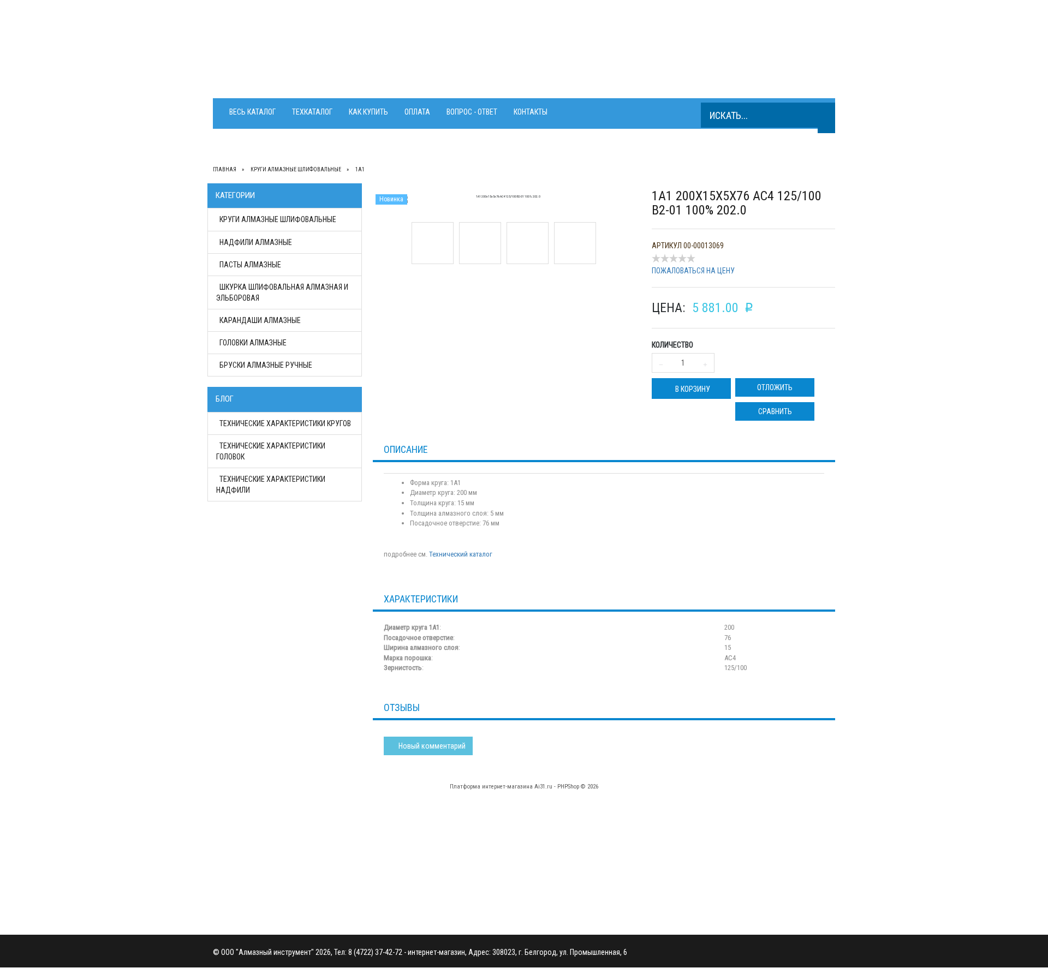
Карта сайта (546, 870)
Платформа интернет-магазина (491, 786)
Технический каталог (460, 554)
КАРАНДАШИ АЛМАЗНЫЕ (260, 320)
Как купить (368, 111)
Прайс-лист (545, 837)
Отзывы (539, 859)
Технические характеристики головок (270, 451)
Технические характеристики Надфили (270, 484)
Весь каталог (252, 111)
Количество (672, 344)
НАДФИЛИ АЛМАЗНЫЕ (255, 242)
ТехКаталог (312, 111)
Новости (541, 848)
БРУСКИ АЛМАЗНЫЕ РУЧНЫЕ (265, 365)
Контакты (530, 111)
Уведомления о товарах (410, 848)
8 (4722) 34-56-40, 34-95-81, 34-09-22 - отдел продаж (504, 59)
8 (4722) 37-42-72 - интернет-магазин (468, 43)
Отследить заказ (398, 837)
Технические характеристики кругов (285, 423)
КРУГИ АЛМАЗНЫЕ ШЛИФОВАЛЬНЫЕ (277, 219)
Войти (380, 859)
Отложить (775, 387)
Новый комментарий (431, 746)
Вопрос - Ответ (471, 111)
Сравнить (775, 411)
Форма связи (548, 881)
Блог (225, 399)
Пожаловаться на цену (693, 270)
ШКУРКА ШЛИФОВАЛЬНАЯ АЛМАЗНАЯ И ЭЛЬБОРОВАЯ (282, 292)
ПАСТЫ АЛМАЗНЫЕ (250, 264)
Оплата (417, 111)
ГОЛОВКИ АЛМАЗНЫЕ (253, 342)
